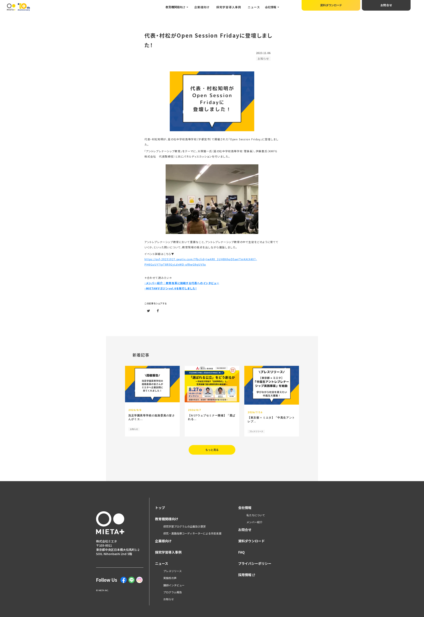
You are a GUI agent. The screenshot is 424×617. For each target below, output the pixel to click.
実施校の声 (170, 578)
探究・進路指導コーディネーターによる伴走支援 (192, 533)
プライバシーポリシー (254, 563)
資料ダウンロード (251, 541)
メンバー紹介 (254, 522)
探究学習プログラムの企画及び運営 (184, 526)
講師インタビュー (174, 585)
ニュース (254, 7)
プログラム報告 (172, 592)
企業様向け (202, 7)
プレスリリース (172, 571)
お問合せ (244, 529)
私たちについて (255, 515)
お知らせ (168, 599)
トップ (160, 507)
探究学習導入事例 (228, 7)
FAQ (241, 552)
